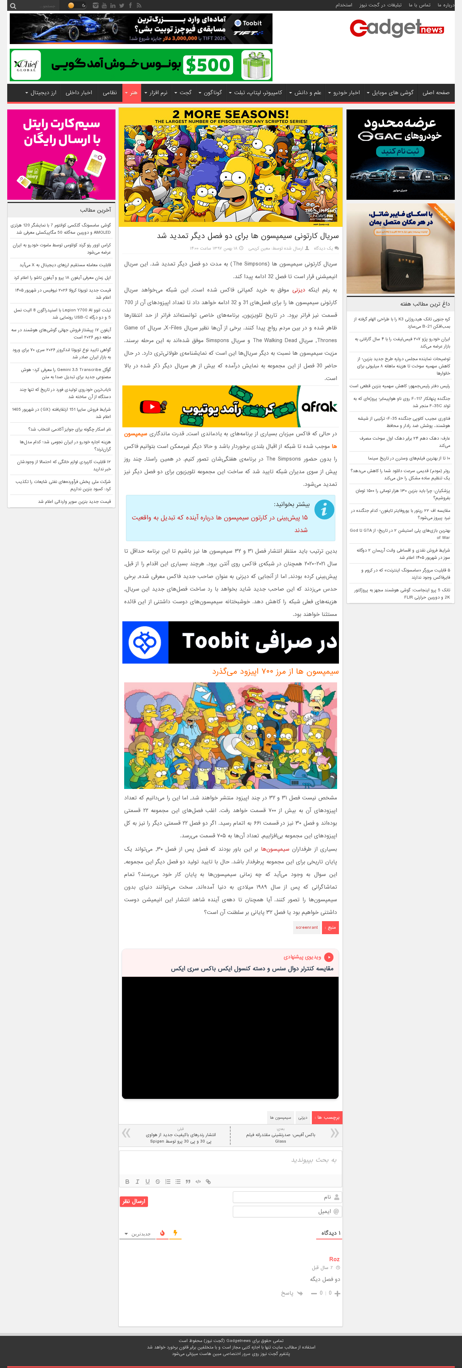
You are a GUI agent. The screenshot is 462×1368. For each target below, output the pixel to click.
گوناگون (213, 93)
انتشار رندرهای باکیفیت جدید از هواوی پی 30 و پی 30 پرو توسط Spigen (181, 1135)
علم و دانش (308, 93)
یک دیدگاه (323, 248)
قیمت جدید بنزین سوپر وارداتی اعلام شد (74, 502)
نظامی (110, 93)
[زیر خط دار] (148, 1181)
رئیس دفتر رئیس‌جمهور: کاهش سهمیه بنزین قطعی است (399, 386)
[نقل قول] (188, 1181)
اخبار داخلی (79, 93)
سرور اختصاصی (236, 1354)
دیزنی (298, 290)
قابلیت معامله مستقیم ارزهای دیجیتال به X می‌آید (65, 265)
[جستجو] (13, 5)
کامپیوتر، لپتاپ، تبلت (258, 93)
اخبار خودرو (347, 93)
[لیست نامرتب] (178, 1181)
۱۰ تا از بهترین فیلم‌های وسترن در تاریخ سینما (409, 458)
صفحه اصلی (436, 93)
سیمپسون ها (280, 1118)
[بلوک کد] (198, 1181)
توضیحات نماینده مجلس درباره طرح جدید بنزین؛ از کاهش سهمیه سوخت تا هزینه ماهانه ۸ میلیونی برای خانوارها (403, 366)
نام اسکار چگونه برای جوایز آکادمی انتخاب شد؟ (69, 429)
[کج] (137, 1181)
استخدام (344, 5)
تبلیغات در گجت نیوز (380, 5)
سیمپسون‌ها (275, 849)
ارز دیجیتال (43, 93)
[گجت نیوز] (397, 40)
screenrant (307, 927)
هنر (134, 93)
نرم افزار (158, 93)
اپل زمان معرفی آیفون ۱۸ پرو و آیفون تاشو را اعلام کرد (62, 278)
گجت (186, 93)
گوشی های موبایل (393, 93)
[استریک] (158, 1181)
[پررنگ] (127, 1181)
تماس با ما (420, 5)
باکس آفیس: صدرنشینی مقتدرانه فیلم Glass (280, 1135)
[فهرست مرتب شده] (168, 1181)
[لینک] (208, 1181)
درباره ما (446, 5)
